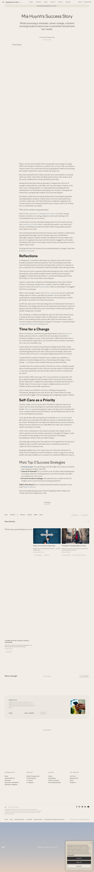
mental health (44, 287)
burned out (65, 333)
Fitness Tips (47, 555)
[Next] (88, 521)
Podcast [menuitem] (60, 2)
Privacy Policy (70, 855)
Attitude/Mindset (38, 555)
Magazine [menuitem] (67, 2)
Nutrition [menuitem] (38, 2)
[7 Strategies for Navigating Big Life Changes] (75, 540)
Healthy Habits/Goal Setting (79, 555)
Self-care (28, 409)
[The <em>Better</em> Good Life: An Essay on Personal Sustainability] (18, 588)
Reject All (79, 862)
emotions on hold (29, 224)
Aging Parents (74, 515)
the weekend (63, 418)
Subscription (87, 2)
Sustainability (9, 651)
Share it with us (29, 487)
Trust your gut (27, 467)
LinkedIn (29, 514)
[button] (3, 2)
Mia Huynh (43, 37)
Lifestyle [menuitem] (52, 2)
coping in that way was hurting (30, 324)
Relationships (84, 515)
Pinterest (22, 514)
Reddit (35, 514)
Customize (79, 866)
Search (80, 2)
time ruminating (52, 293)
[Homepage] (14, 2)
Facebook (12, 514)
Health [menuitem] (46, 2)
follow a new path (27, 251)
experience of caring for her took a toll (42, 213)
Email (41, 514)
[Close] (91, 843)
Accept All (79, 858)
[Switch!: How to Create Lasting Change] (47, 540)
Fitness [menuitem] (31, 2)
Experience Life (51, 37)
